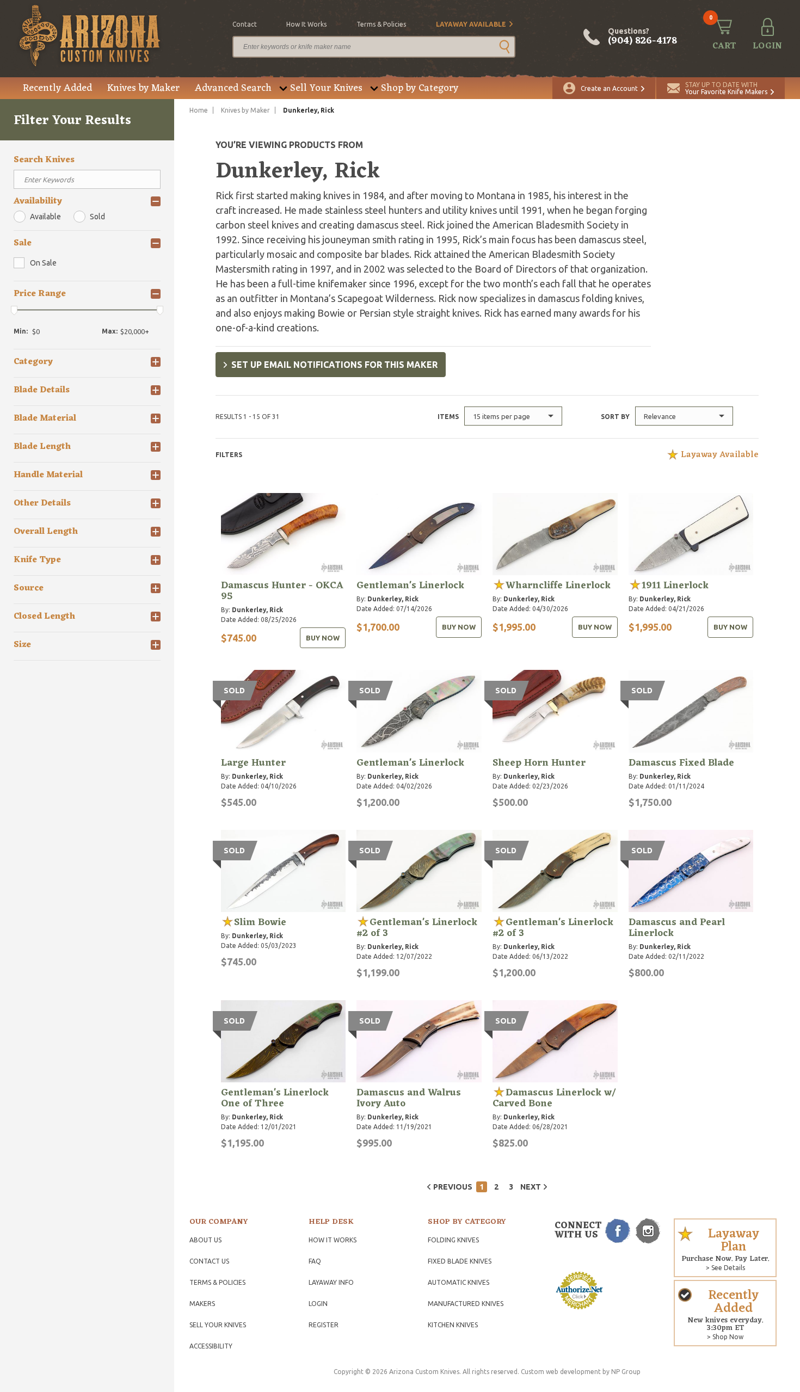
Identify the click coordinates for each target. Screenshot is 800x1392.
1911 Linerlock (675, 585)
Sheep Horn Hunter (539, 763)
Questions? (642, 37)
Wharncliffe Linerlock (558, 585)
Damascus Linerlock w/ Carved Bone (554, 1098)
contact (244, 24)
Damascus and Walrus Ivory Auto (408, 1098)
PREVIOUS (452, 1186)
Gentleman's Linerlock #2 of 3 (416, 928)
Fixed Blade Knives (459, 1261)
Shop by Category (419, 88)
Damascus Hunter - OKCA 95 (282, 591)
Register (324, 1324)
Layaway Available (471, 24)
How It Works (332, 1239)
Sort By (615, 416)
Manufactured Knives (465, 1303)
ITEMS (448, 416)
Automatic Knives (458, 1282)
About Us (205, 1239)
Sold (97, 216)
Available (45, 216)
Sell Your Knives (326, 88)
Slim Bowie (260, 922)
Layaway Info (331, 1282)
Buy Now (323, 638)
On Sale (43, 262)
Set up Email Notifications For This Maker (334, 364)
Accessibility (210, 1346)
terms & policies (381, 24)
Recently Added (57, 88)
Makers (202, 1303)
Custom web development (561, 1371)
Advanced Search (233, 88)
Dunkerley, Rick (257, 609)
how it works (306, 24)
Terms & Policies (217, 1282)
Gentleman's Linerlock (410, 585)
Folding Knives (453, 1239)
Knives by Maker (143, 88)
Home (198, 110)
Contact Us (209, 1261)
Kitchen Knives (453, 1324)
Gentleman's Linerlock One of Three (275, 1098)
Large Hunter (253, 763)
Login (318, 1303)
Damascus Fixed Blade (681, 763)
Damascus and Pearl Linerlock (677, 928)
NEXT (530, 1186)
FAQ (315, 1261)
